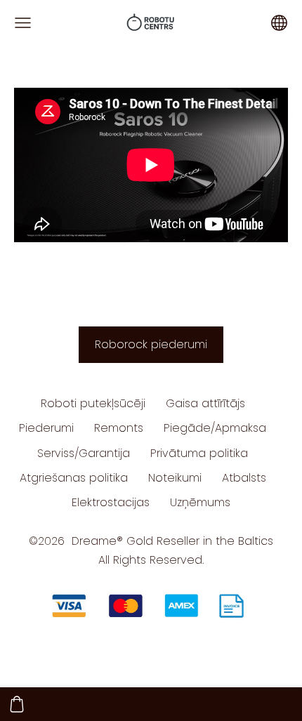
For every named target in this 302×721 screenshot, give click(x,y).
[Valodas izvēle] (279, 23)
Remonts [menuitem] (118, 428)
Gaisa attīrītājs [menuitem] (205, 403)
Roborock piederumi (151, 344)
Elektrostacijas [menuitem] (111, 502)
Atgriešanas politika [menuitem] (74, 478)
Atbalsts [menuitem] (244, 478)
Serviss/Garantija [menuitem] (83, 453)
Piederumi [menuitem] (46, 428)
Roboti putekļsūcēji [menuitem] (93, 403)
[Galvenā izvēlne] (23, 23)
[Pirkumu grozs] (17, 704)
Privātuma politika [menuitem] (199, 453)
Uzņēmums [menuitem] (200, 502)
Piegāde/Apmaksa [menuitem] (215, 428)
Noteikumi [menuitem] (175, 478)
